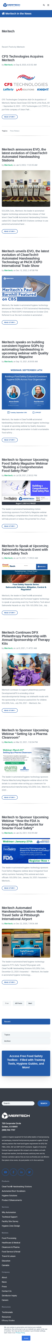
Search (44, 1103)
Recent (7, 1021)
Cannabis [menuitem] (5, 1265)
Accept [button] (26, 1338)
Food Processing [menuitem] (9, 1238)
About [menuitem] (4, 1277)
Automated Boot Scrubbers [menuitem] (13, 1191)
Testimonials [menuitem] (7, 1312)
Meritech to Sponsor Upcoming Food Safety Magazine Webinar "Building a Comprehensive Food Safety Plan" (25, 465)
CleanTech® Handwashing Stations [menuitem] (17, 1186)
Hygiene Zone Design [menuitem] (11, 1226)
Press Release (14, 131)
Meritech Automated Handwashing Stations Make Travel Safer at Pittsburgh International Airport (23, 913)
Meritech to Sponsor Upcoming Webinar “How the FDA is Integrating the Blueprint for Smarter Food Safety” (25, 822)
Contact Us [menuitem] (6, 1291)
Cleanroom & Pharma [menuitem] (10, 1247)
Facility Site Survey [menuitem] (10, 1221)
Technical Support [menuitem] (9, 1217)
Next (30, 1003)
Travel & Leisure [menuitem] (8, 1256)
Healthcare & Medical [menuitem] (11, 1243)
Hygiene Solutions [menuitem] (9, 1195)
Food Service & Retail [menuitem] (11, 1252)
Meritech (8, 65)
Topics (7, 1035)
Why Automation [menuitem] (9, 1212)
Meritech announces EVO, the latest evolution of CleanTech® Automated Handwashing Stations (24, 154)
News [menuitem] (4, 1282)
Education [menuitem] (6, 1261)
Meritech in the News (18, 13)
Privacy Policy (20, 1333)
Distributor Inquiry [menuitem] (9, 1295)
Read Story (9, 117)
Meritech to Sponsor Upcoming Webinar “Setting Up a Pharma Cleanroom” (25, 733)
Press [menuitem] (4, 1286)
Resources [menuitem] (6, 1317)
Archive (7, 1041)
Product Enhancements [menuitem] (12, 1200)
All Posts (18, 1003)
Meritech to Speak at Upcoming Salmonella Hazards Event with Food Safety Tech (25, 549)
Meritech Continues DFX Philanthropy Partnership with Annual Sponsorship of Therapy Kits (26, 638)
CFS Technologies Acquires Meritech (22, 58)
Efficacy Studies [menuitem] (8, 1321)
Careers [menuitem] (5, 1300)
